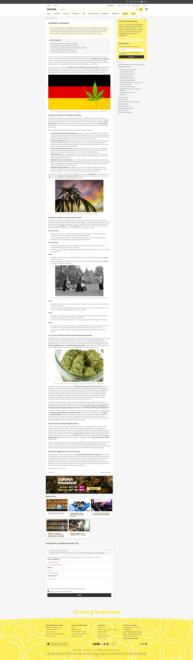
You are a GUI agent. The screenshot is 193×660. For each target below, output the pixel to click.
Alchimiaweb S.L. (87, 650)
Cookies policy (101, 638)
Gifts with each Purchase (79, 631)
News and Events (123, 99)
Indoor (133, 13)
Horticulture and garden (125, 112)
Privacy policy (124, 53)
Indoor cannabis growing (127, 72)
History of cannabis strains (127, 86)
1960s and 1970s (82, 160)
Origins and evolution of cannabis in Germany (65, 43)
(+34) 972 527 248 (133, 1)
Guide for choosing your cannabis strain (131, 82)
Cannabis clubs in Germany (56, 513)
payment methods (99, 552)
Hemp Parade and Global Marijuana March (64, 50)
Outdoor (125, 13)
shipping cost (89, 552)
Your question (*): (52, 575)
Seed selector (110, 5)
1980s (55, 316)
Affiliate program (51, 636)
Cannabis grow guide (124, 66)
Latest (119, 5)
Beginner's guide (76, 629)
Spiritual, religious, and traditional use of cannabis (78, 533)
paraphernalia (123, 35)
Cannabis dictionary (125, 84)
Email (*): (50, 567)
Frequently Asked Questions (80, 634)
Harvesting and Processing (127, 78)
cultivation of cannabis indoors (94, 393)
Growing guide (135, 5)
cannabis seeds (123, 33)
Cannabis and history (105, 472)
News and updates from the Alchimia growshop (131, 64)
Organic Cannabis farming (127, 92)
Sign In (144, 5)
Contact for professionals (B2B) (55, 634)
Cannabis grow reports (126, 76)
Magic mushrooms (123, 110)
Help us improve (50, 631)
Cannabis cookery (123, 104)
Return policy (101, 634)
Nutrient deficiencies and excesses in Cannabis (130, 89)
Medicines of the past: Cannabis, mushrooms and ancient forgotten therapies (56, 534)
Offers (73, 627)
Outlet (124, 5)
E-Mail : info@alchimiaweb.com (132, 634)
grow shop (131, 33)
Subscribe (131, 57)
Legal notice (136, 52)
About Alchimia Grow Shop (53, 627)
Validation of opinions (103, 636)
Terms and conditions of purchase (107, 629)
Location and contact (52, 629)
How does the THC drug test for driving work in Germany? (101, 513)
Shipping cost (101, 627)
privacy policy (82, 588)
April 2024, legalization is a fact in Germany (64, 52)
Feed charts (123, 94)
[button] (79, 492)
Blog (129, 5)
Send (79, 595)
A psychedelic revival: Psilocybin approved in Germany (77, 514)
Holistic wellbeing (123, 97)
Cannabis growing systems (127, 80)
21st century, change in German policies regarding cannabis (69, 48)
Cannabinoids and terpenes (126, 108)
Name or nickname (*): (54, 559)
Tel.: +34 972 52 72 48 (129, 636)
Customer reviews (77, 636)
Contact (145, 1)
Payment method (102, 631)
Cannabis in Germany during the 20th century (65, 45)
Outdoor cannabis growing (127, 74)
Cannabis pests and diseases (128, 69)
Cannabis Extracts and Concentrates (128, 102)
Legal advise (71, 588)
